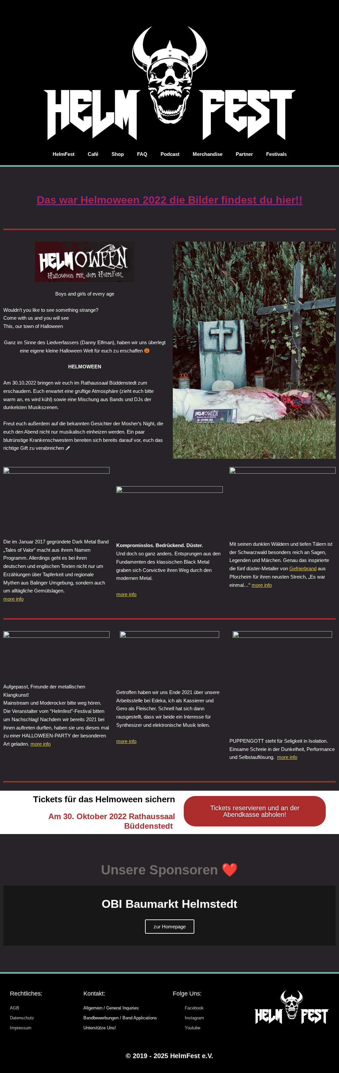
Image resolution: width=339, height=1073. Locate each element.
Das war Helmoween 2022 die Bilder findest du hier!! (170, 200)
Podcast (170, 154)
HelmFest (63, 154)
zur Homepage (170, 926)
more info (13, 599)
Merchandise (207, 154)
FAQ (142, 154)
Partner (244, 154)
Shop (118, 154)
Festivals (276, 154)
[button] (10, 915)
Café (93, 154)
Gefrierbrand (302, 568)
